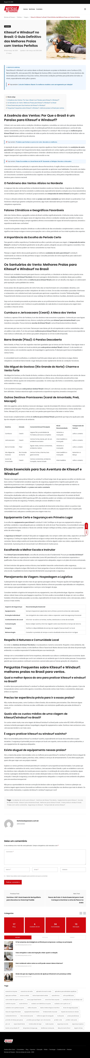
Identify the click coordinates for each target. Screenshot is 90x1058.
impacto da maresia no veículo (70, 1011)
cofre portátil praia (68, 995)
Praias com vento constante (17, 805)
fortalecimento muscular (50, 1011)
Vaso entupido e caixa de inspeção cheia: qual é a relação (37, 953)
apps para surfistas (11, 995)
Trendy (72, 937)
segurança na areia (62, 1024)
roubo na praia (49, 1024)
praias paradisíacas (73, 1016)
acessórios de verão (27, 991)
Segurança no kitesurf (35, 805)
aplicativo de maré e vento (43, 991)
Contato (39, 9)
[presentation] (81, 913)
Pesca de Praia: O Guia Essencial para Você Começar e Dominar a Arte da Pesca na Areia (65, 900)
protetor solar (58, 1020)
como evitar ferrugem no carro (14, 999)
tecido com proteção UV (12, 1028)
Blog (27, 1049)
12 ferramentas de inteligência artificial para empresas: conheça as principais (44, 942)
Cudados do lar (61, 1049)
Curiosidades (20, 1049)
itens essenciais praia (26, 1016)
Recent (17, 937)
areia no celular (24, 995)
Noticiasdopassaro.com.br (28, 821)
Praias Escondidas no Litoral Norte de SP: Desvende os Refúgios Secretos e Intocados (43, 161)
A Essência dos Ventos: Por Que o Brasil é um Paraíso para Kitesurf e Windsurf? (33, 100)
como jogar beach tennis (34, 999)
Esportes (32, 1049)
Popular (45, 937)
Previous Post (14, 894)
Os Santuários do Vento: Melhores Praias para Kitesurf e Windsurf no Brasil (31, 103)
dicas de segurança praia (70, 1007)
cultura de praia (32, 1007)
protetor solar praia (71, 1020)
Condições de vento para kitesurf (23, 800)
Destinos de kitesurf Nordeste (46, 800)
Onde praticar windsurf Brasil (71, 802)
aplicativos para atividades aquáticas (65, 991)
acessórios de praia (11, 991)
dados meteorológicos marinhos (50, 1007)
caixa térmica (55, 995)
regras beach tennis (19, 1024)
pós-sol (7, 1024)
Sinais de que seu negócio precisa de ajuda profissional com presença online (43, 974)
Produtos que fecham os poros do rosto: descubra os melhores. (36, 142)
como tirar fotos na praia (52, 999)
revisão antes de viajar (35, 1024)
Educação (39, 1049)
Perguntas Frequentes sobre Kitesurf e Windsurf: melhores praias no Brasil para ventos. (35, 108)
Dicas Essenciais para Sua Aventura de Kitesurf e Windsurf (26, 105)
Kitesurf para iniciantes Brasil (29, 802)
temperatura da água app (30, 1028)
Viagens (7, 26)
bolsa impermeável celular (40, 995)
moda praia (60, 1016)
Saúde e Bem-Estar (9, 1049)
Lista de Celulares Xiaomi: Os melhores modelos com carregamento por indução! (45, 84)
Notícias (32, 9)
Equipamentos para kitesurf (67, 800)
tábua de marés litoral (64, 1028)
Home (25, 9)
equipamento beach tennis (31, 1011)
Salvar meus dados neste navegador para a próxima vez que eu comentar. (27, 876)
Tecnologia (52, 1049)
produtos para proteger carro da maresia (39, 1020)
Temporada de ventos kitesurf (54, 805)
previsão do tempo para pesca (14, 1020)
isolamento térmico (11, 1016)
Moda (45, 1049)
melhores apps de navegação (45, 1016)
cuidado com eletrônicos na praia (41, 1003)
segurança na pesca (77, 1024)
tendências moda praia (47, 1028)
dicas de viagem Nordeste (13, 1011)
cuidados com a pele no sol (62, 1003)
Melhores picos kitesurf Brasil (50, 802)
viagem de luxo (78, 1028)
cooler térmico (23, 1003)
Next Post (76, 894)
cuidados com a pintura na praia (14, 1007)
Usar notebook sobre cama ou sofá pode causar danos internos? (39, 963)
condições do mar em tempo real (72, 999)
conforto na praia (10, 1003)
